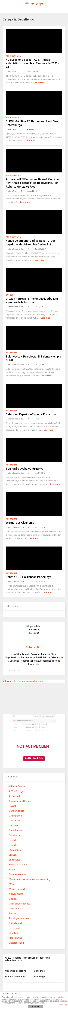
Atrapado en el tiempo (20, 801)
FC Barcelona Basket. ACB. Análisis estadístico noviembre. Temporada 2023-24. (32, 63)
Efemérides (15, 850)
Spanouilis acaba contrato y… (24, 468)
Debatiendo (15, 835)
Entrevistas (14, 859)
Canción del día (16, 811)
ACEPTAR (36, 1006)
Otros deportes (16, 908)
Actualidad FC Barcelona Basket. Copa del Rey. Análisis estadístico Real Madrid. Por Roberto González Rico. (32, 182)
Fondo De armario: (18, 864)
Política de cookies (15, 976)
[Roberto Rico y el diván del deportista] (34, 4)
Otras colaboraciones (19, 903)
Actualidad (12, 353)
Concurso (14, 825)
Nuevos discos (16, 894)
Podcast (13, 913)
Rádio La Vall (15, 923)
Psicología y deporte (19, 918)
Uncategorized (16, 943)
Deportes (13, 845)
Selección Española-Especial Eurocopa (31, 414)
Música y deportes (18, 889)
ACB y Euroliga (13, 56)
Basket (9, 295)
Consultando (15, 830)
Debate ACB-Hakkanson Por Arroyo (28, 577)
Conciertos (14, 820)
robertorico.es (13, 670)
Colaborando (15, 815)
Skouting (13, 933)
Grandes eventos (17, 874)
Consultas (39, 971)
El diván (13, 855)
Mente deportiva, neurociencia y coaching (29, 879)
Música (12, 884)
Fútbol (12, 869)
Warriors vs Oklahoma (20, 522)
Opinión (13, 899)
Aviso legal (40, 976)
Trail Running (15, 938)
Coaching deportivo (15, 971)
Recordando (15, 928)
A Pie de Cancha (17, 786)
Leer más (39, 82)
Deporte (13, 840)
